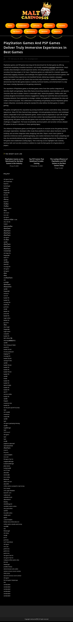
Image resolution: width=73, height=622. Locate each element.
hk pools (6, 452)
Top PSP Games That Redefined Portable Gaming (36, 161)
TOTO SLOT (7, 432)
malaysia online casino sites (11, 560)
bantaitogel (7, 186)
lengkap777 (7, 354)
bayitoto (6, 184)
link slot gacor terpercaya (11, 580)
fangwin (6, 401)
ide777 (5, 392)
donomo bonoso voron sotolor (12, 576)
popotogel (52, 67)
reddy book (7, 495)
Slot (5, 582)
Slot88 (5, 535)
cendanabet (7, 584)
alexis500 (6, 472)
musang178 (7, 266)
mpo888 (6, 526)
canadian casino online (10, 506)
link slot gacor (7, 208)
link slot (6, 195)
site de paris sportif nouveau (12, 407)
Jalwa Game (7, 466)
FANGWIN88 (7, 251)
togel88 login (7, 428)
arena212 (6, 293)
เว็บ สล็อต (6, 240)
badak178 (6, 190)
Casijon (6, 224)
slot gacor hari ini (8, 179)
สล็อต (5, 210)
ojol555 (6, 511)
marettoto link (8, 403)
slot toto (6, 197)
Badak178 (6, 311)
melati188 (6, 416)
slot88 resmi (7, 515)
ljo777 (5, 537)
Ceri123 (6, 296)
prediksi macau (8, 567)
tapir (5, 410)
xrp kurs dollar (8, 394)
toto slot (6, 215)
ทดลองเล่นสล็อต (8, 226)
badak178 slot (8, 349)
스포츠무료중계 (8, 455)
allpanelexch (7, 499)
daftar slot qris (8, 481)
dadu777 (6, 257)
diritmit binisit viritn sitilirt (11, 569)
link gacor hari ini (8, 459)
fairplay (6, 502)
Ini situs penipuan (9, 352)
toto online (7, 477)
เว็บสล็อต (6, 204)
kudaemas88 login (9, 463)
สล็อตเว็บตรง (7, 228)
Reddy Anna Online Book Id (11, 522)
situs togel (6, 327)
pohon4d (6, 313)
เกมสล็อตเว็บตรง (8, 278)
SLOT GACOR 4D (8, 542)
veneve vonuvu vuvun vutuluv (12, 571)
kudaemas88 (7, 468)
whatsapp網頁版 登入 (10, 340)
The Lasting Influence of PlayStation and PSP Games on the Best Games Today (58, 162)
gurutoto (6, 322)
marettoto (7, 414)
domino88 (6, 475)
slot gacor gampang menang (12, 423)
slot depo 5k (7, 253)
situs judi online (8, 508)
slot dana (6, 533)
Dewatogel (7, 564)
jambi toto (7, 549)
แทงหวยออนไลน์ (8, 446)
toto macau (7, 488)
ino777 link (7, 470)
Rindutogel (7, 531)
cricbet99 (6, 334)
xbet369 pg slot (8, 504)
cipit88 (5, 242)
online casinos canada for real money (14, 486)
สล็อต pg (6, 199)
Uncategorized (33, 59)
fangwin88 (6, 193)
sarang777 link (8, 360)
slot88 (5, 309)
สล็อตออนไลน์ (7, 287)
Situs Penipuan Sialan (10, 345)
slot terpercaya (8, 181)
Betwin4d (6, 479)
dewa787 (6, 264)
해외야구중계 (7, 385)
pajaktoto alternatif (9, 443)
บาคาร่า (6, 450)
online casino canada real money (13, 524)
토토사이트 (7, 573)
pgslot (5, 517)
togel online (7, 318)
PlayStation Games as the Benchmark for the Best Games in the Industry (14, 161)
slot (5, 280)
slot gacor (6, 217)
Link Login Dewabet (9, 490)
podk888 (6, 282)
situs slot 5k (7, 222)
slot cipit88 (7, 412)
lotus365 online (8, 513)
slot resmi (6, 213)
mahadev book (8, 497)
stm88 (5, 441)
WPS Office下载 (8, 338)
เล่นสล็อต (6, 262)
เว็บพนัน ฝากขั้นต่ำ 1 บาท (10, 219)
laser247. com (7, 493)
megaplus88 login (8, 461)
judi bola (6, 307)
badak (5, 378)
